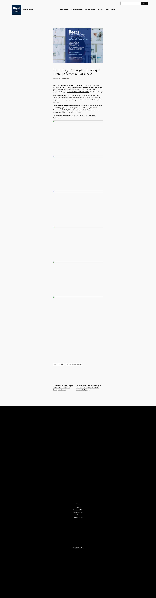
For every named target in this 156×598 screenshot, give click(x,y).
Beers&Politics (28, 10)
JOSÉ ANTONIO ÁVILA (89, 90)
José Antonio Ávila (59, 364)
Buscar (144, 3)
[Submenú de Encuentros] (68, 9)
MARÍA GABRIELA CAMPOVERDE (78, 92)
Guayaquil (66, 78)
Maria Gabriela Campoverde (73, 364)
